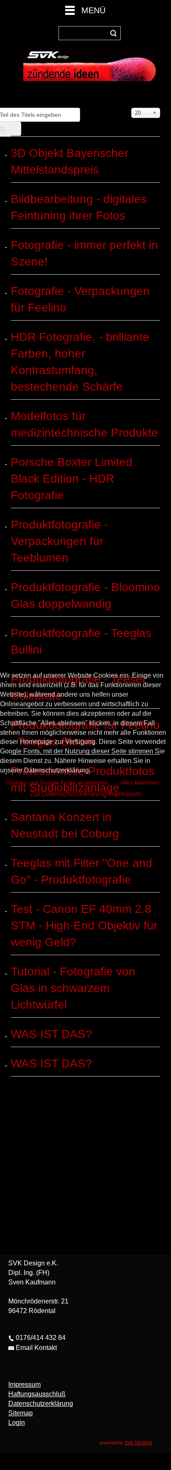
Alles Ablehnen (139, 782)
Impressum (124, 793)
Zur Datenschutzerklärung (68, 793)
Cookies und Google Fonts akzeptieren (56, 782)
